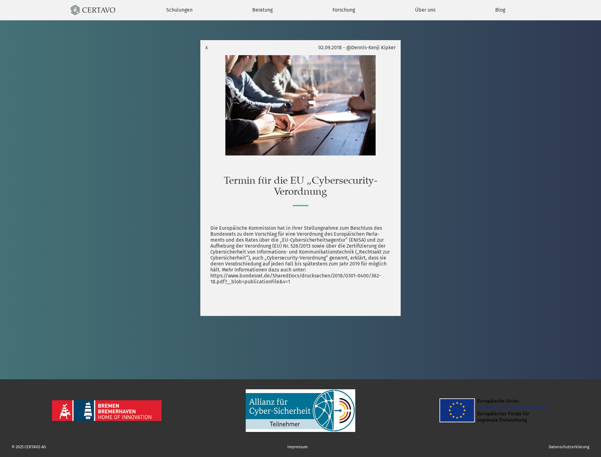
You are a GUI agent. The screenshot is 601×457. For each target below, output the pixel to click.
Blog (500, 10)
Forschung (343, 10)
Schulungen (179, 10)
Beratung (262, 10)
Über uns (425, 10)
